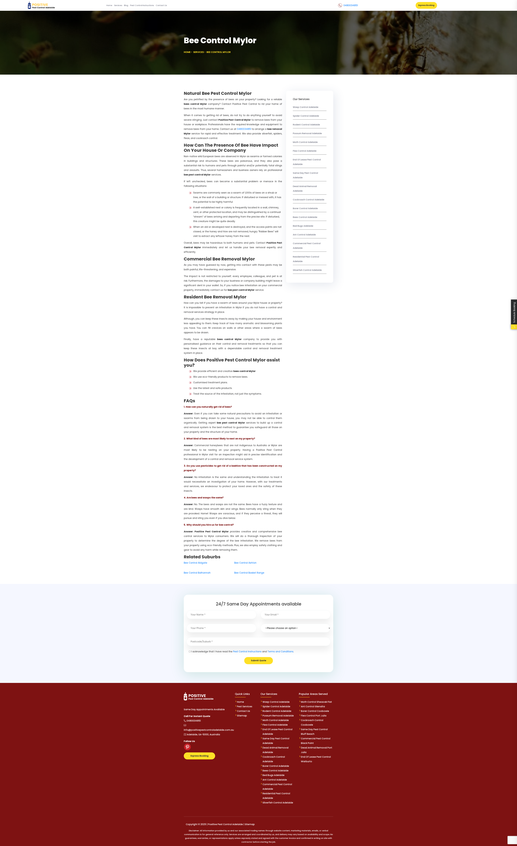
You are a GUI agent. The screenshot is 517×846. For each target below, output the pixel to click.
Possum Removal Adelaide (307, 133)
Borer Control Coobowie (315, 711)
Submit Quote (258, 660)
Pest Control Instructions (142, 5)
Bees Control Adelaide (305, 217)
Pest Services (244, 706)
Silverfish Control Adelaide (307, 270)
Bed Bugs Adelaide (303, 225)
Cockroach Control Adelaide (308, 199)
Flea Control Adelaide (304, 150)
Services (118, 5)
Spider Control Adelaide (306, 115)
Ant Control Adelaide (304, 234)
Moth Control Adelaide (305, 142)
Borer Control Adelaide (305, 208)
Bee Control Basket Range (249, 572)
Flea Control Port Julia (313, 715)
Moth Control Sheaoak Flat (316, 702)
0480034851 (350, 5)
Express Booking (426, 5)
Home (109, 5)
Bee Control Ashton (245, 562)
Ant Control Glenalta (313, 706)
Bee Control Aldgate (195, 562)
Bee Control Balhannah (197, 572)
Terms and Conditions (280, 651)
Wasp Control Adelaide (305, 107)
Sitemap (242, 715)
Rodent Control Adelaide (306, 124)
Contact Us (161, 5)
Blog (126, 5)
